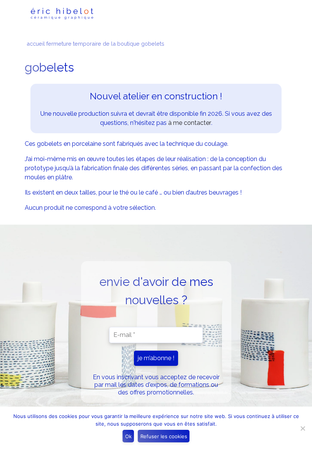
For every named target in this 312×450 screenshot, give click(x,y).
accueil (36, 43)
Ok (128, 436)
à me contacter (189, 122)
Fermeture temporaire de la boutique (93, 43)
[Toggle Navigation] (270, 13)
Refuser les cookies (163, 436)
